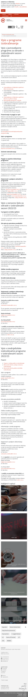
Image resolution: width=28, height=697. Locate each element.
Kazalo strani (20, 693)
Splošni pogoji (5, 680)
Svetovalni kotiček (5, 687)
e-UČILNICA (16, 14)
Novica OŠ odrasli (10, 637)
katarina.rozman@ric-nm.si (8, 148)
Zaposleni (4, 627)
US (3, 637)
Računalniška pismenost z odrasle (12, 100)
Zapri (3, 10)
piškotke (17, 3)
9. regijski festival (16, 634)
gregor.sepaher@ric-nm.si (7, 378)
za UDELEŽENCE (5, 16)
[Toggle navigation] (26, 20)
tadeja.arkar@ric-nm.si (20, 197)
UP (19, 637)
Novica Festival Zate (15, 627)
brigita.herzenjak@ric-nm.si (14, 194)
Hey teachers (5, 634)
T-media (24, 695)
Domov (24, 694)
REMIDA (9, 640)
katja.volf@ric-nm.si (13, 191)
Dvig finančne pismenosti (8, 630)
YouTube (3, 672)
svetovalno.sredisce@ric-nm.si (9, 305)
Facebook (5, 668)
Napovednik (5, 677)
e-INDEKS (10, 14)
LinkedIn (4, 669)
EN (11, 16)
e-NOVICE (4, 14)
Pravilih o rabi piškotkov (20, 7)
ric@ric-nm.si (10, 334)
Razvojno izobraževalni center (8, 34)
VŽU (3, 640)
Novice (4, 675)
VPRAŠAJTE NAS (4, 685)
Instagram (3, 671)
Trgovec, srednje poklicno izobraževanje (14, 363)
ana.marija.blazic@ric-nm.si (19, 196)
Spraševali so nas (5, 688)
